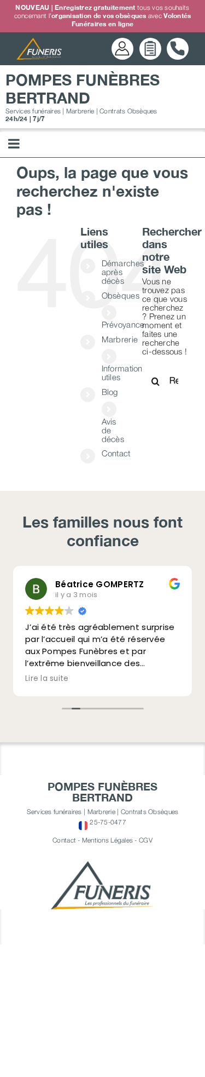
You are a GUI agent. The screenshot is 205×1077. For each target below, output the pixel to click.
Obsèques (120, 295)
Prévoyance (123, 324)
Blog (110, 392)
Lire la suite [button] (47, 679)
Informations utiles (124, 372)
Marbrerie (120, 339)
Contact (116, 453)
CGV (146, 840)
